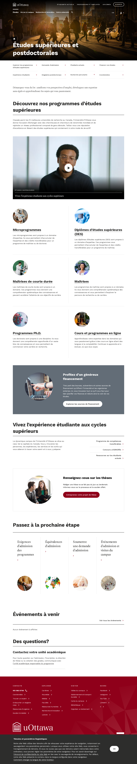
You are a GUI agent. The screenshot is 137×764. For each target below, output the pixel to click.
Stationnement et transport (81, 696)
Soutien (19, 713)
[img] (20, 5)
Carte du (77, 701)
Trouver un (19, 699)
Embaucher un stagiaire (22, 704)
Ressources (21, 709)
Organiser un (80, 709)
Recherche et (51, 711)
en (113, 12)
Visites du (78, 690)
